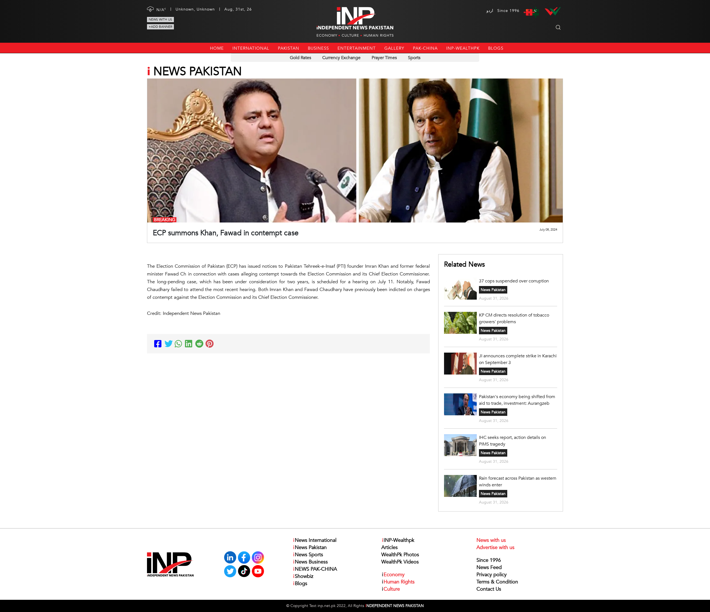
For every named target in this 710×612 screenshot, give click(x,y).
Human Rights (379, 35)
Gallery (394, 48)
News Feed (489, 567)
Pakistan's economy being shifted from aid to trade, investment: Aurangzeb (517, 400)
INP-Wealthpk (463, 48)
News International (314, 540)
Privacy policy (491, 574)
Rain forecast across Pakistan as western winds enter (517, 481)
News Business (310, 561)
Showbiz (303, 576)
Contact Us (488, 589)
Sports (414, 58)
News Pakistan (493, 289)
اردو (489, 10)
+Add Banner (160, 26)
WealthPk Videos (400, 561)
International (250, 48)
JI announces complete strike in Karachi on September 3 (518, 359)
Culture (350, 35)
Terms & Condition (497, 581)
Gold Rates (300, 58)
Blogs (495, 48)
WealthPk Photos (400, 554)
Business (318, 48)
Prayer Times (384, 58)
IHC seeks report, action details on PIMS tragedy (512, 440)
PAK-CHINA (425, 48)
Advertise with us (495, 547)
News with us (160, 19)
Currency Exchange (341, 58)
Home (217, 48)
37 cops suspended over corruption (514, 281)
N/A (161, 9)
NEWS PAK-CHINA (315, 569)
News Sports (308, 554)
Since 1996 (488, 560)
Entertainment (357, 48)
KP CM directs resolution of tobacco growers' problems (514, 318)
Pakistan (288, 48)
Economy (326, 35)
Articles (389, 547)
